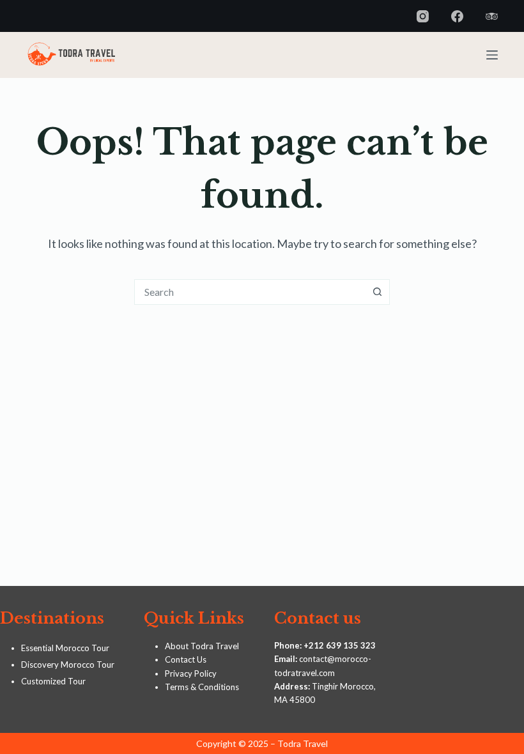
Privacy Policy (191, 673)
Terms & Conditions (202, 687)
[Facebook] (457, 16)
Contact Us (185, 659)
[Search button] (377, 292)
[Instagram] (423, 16)
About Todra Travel (202, 646)
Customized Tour (53, 681)
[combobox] (250, 292)
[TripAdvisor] (492, 16)
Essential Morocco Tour (65, 648)
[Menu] (492, 55)
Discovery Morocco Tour (67, 664)
